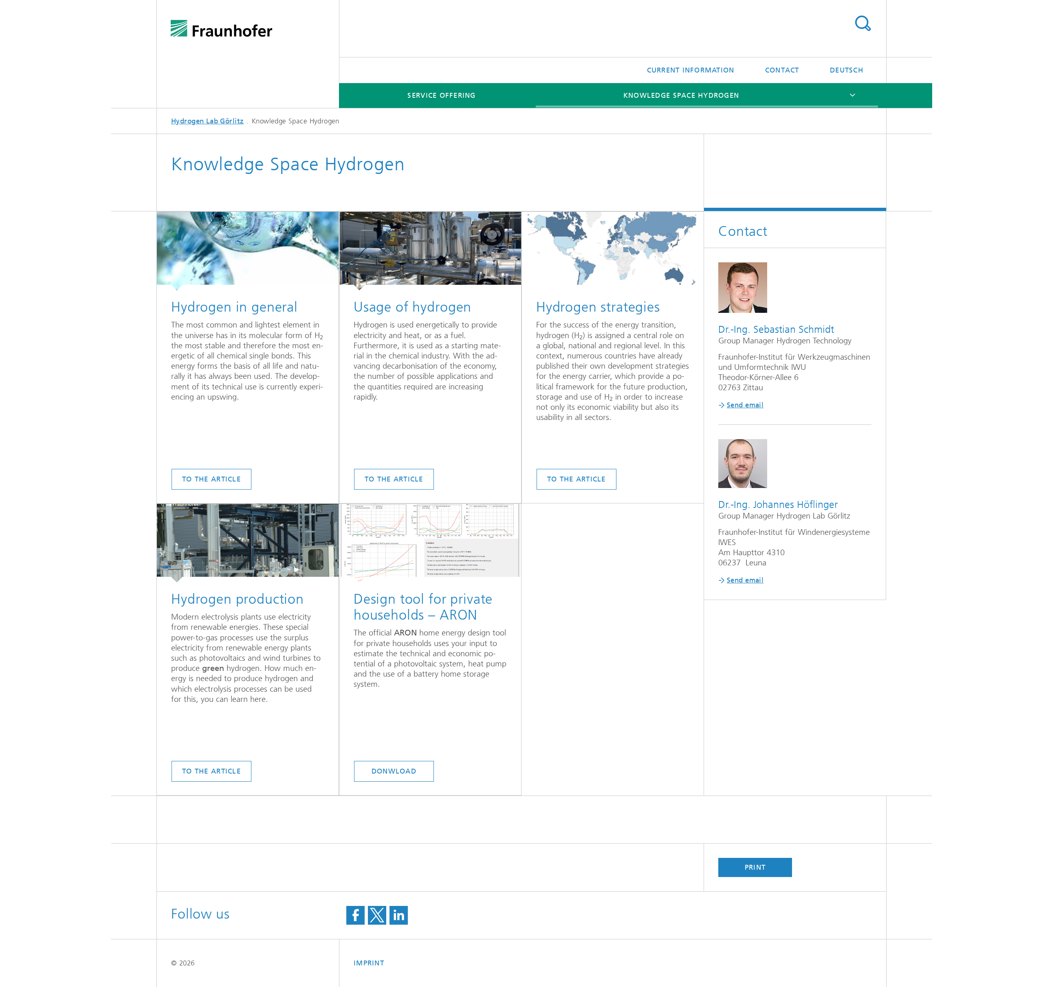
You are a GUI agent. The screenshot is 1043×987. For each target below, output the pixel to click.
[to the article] (248, 251)
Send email (745, 405)
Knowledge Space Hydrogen (681, 95)
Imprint (369, 963)
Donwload (394, 771)
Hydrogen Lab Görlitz (207, 121)
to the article (211, 479)
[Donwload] (430, 543)
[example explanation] (613, 251)
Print (755, 867)
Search (863, 23)
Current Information (691, 70)
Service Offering (441, 95)
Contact (782, 70)
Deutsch (846, 70)
